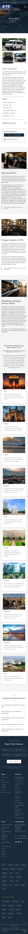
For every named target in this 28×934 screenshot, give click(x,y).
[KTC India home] (6, 7)
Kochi (5, 516)
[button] (4, 58)
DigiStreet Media (14, 925)
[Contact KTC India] (25, 931)
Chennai (6, 454)
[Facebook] (16, 842)
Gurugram (6, 580)
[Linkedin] (18, 842)
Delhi (5, 391)
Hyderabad (6, 642)
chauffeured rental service (14, 181)
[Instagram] (21, 842)
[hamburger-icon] (25, 7)
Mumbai (6, 423)
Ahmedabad (7, 611)
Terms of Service (15, 767)
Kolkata (6, 547)
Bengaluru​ (6, 485)
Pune (5, 673)
